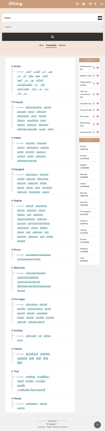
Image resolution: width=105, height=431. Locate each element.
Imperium (52, 421)
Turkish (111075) (84, 231)
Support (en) (85, 75)
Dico (41, 45)
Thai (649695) (84, 259)
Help (49, 427)
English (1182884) (84, 166)
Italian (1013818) (84, 185)
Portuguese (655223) (85, 212)
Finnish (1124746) (84, 240)
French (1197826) (84, 157)
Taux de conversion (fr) (85, 94)
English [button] (52, 424)
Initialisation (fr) (86, 67)
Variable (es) (85, 103)
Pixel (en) (84, 116)
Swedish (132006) (84, 250)
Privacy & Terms (60, 427)
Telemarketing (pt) (85, 83)
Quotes (62, 45)
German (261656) (84, 203)
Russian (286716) (84, 194)
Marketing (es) (85, 124)
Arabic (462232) (84, 147)
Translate (51, 45)
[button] (77, 4)
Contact (41, 427)
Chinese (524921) (84, 222)
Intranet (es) (86, 132)
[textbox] (52, 18)
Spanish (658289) (84, 175)
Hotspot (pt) (86, 110)
